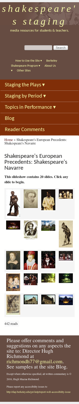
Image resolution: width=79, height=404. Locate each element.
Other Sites (24, 70)
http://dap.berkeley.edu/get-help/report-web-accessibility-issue (38, 391)
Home (8, 139)
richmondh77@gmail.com (35, 361)
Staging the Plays (25, 85)
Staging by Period (25, 96)
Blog (9, 118)
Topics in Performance (30, 107)
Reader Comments (25, 129)
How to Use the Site (28, 60)
